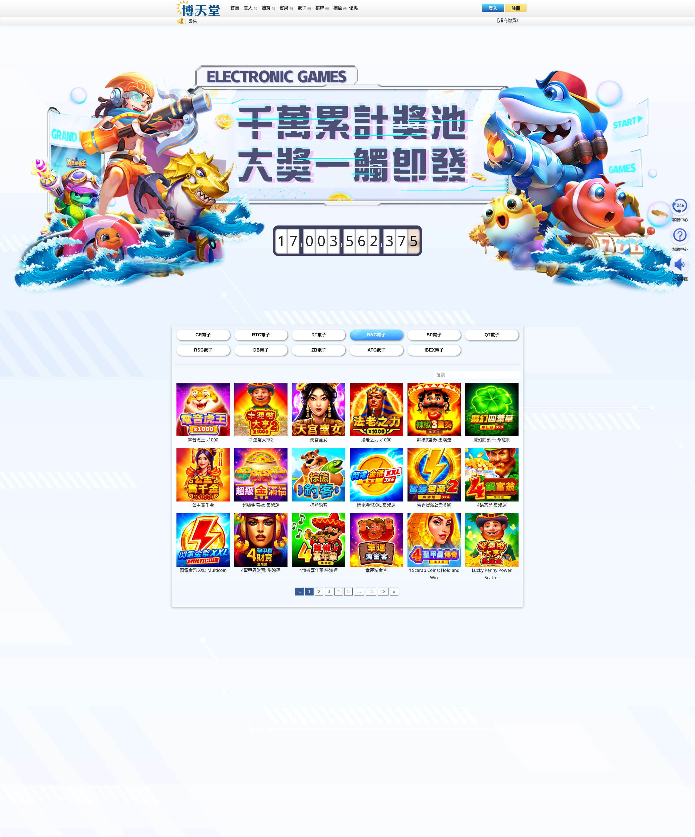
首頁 (234, 8)
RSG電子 (203, 350)
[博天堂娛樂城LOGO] (198, 7)
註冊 (515, 8)
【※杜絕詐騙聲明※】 (420, 20)
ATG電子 (376, 350)
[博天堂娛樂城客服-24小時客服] (680, 209)
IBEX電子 (434, 350)
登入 (493, 8)
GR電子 (203, 335)
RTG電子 (261, 335)
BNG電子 (376, 335)
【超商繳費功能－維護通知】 (362, 20)
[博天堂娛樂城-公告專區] (680, 268)
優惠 (353, 8)
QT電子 (492, 335)
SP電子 (434, 335)
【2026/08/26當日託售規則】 (478, 20)
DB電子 (260, 350)
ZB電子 (318, 350)
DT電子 (318, 335)
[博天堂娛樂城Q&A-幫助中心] (680, 238)
